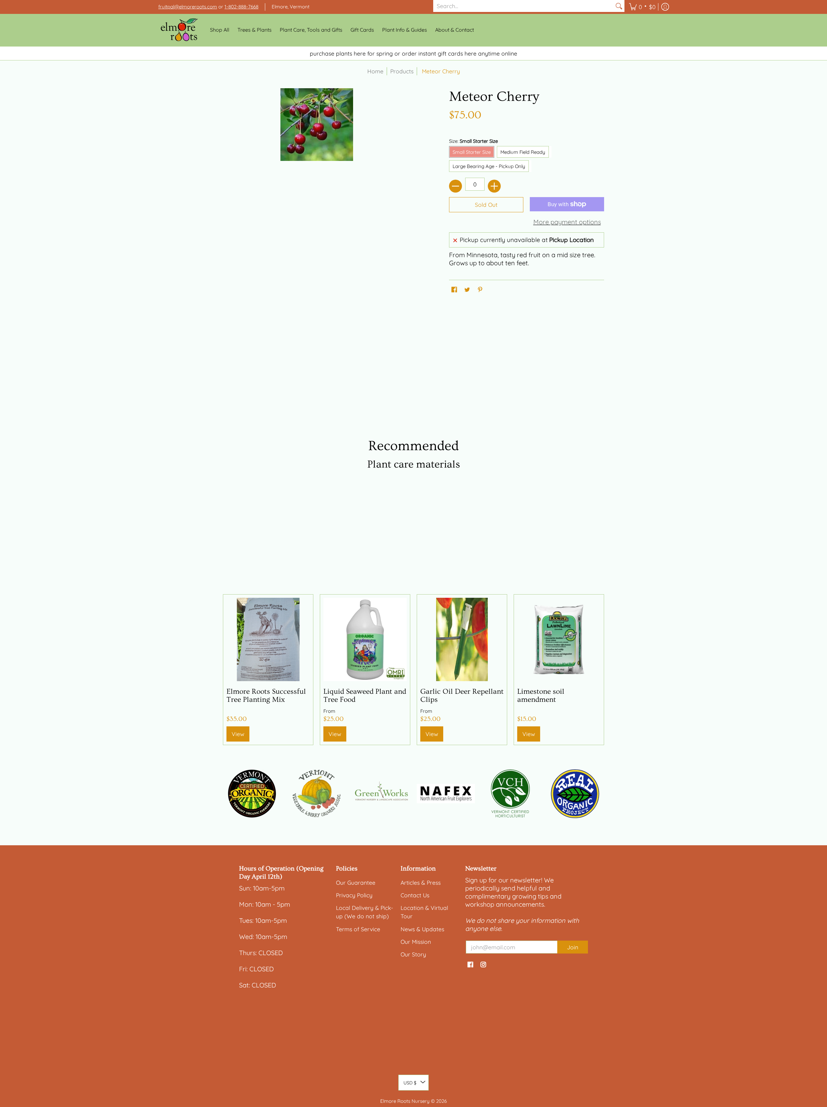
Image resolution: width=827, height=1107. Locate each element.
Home (375, 71)
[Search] (618, 6)
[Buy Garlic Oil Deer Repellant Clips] (462, 639)
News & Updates (422, 929)
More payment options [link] (567, 222)
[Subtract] (455, 186)
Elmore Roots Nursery (405, 1101)
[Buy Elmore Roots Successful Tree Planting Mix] (268, 639)
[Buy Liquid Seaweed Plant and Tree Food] (365, 639)
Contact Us (415, 895)
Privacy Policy (354, 895)
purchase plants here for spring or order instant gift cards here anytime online (413, 53)
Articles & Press (421, 882)
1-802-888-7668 (241, 7)
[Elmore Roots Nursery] (179, 30)
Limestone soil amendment (540, 696)
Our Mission (416, 941)
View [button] (335, 733)
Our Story (413, 954)
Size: (473, 141)
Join (572, 947)
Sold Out (486, 204)
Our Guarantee (355, 882)
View (238, 733)
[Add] (494, 186)
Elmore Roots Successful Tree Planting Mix (266, 696)
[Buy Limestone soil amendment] (559, 639)
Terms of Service (358, 929)
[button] (642, 7)
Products (402, 71)
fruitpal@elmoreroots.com (187, 7)
